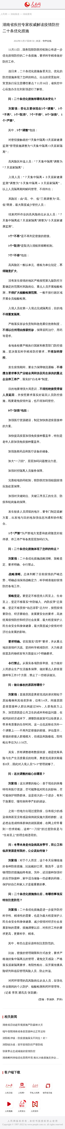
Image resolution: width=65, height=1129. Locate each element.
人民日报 (8, 1093)
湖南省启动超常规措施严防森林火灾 (23, 1024)
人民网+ (21, 1093)
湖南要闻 (27, 14)
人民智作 (34, 1111)
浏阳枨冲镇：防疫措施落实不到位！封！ (25, 1038)
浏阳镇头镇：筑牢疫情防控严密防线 (23, 1044)
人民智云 (21, 1111)
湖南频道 (15, 14)
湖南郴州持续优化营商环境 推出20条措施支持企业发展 (33, 1057)
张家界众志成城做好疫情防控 (19, 1051)
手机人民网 (34, 1093)
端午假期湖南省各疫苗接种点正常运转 (24, 1031)
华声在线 (47, 41)
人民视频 (8, 1111)
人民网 (3, 14)
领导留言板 (47, 1093)
